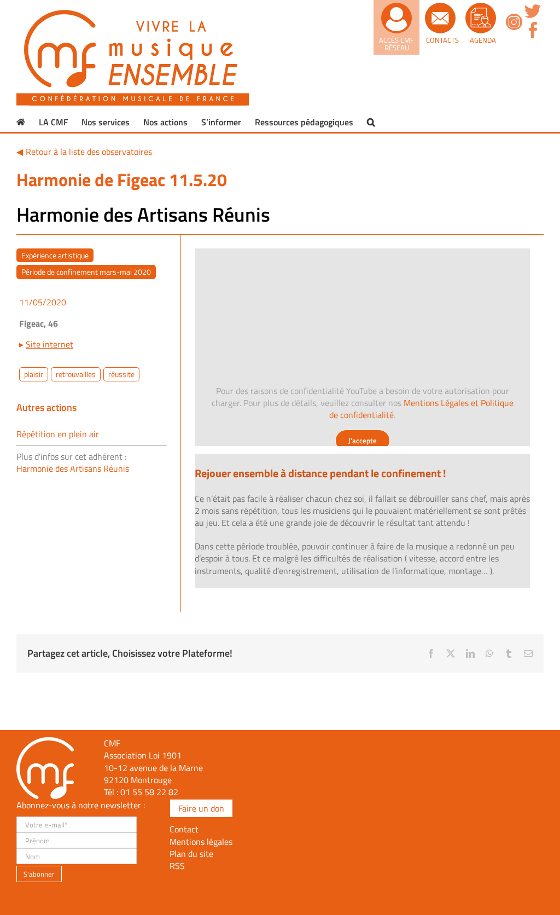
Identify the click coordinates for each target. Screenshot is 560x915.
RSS (177, 866)
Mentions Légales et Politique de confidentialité (421, 408)
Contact (184, 829)
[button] (371, 122)
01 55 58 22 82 (149, 791)
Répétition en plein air (57, 434)
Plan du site (191, 854)
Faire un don (201, 808)
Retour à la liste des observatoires (89, 152)
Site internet (49, 344)
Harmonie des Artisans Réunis (72, 468)
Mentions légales (201, 842)
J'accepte (362, 440)
